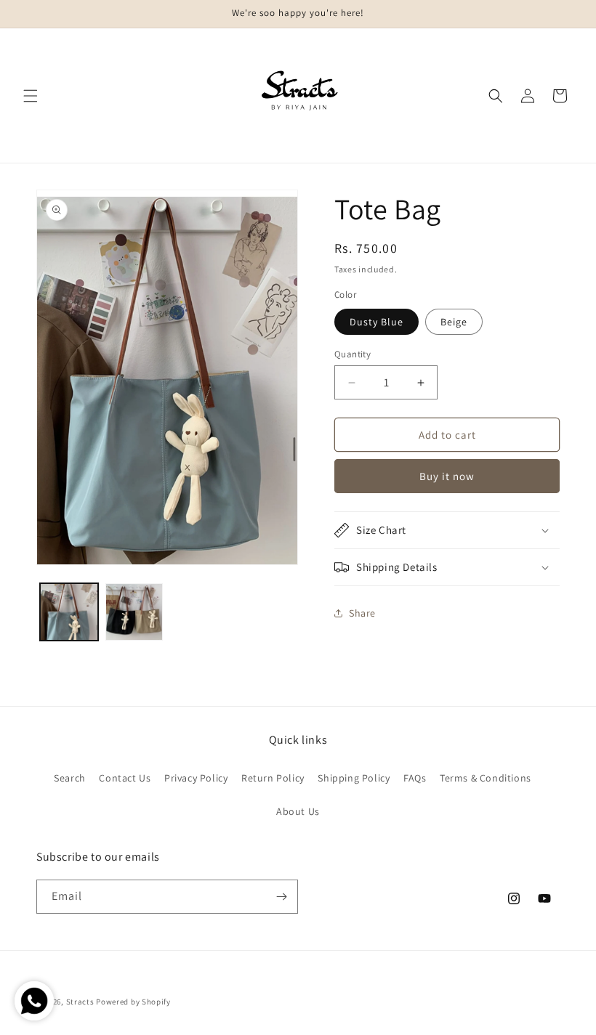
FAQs (414, 777)
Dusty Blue (376, 321)
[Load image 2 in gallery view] (134, 612)
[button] (31, 96)
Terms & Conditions (485, 777)
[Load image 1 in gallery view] (69, 612)
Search (70, 777)
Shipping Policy (354, 777)
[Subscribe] (281, 897)
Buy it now (447, 476)
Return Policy (273, 777)
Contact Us (124, 777)
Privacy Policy (195, 777)
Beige (453, 321)
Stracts (80, 1002)
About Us (298, 811)
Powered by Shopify (133, 1002)
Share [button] (362, 613)
